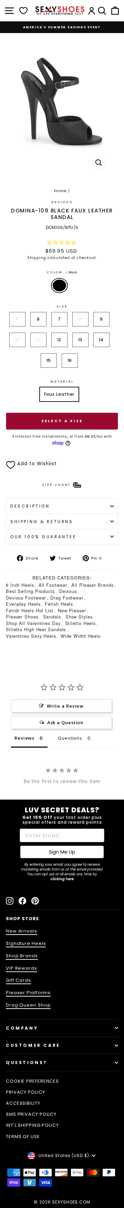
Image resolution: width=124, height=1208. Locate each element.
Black (59, 285)
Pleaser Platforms (28, 992)
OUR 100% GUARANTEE (43, 537)
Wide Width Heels (81, 636)
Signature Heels (26, 943)
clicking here (62, 879)
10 (17, 340)
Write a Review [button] (65, 706)
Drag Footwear (66, 597)
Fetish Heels (59, 604)
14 (101, 340)
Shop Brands (22, 955)
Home (60, 191)
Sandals (52, 616)
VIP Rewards (21, 968)
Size (61, 306)
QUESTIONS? (27, 1062)
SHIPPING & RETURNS (41, 521)
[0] (23, 10)
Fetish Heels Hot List (29, 610)
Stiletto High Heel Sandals (36, 629)
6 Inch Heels (20, 585)
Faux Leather (59, 394)
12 (59, 340)
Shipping (36, 257)
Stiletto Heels (80, 623)
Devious (68, 591)
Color (62, 272)
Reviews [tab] (24, 738)
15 (48, 360)
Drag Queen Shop (28, 1005)
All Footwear (53, 585)
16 (70, 360)
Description (30, 506)
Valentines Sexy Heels (31, 636)
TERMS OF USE (23, 1136)
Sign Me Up (62, 851)
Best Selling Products (30, 591)
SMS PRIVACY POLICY (31, 1114)
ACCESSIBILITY (23, 1103)
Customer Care (33, 1045)
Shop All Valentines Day (33, 623)
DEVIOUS (61, 202)
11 (38, 340)
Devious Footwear (26, 597)
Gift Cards (18, 980)
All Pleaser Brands (92, 585)
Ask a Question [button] (65, 722)
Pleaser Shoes (22, 616)
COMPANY (22, 1028)
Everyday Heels (23, 604)
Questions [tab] (70, 738)
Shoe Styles (79, 616)
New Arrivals (21, 931)
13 (80, 340)
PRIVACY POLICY (25, 1092)
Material (62, 381)
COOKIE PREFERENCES (32, 1081)
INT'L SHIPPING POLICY (32, 1125)
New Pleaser (72, 610)
